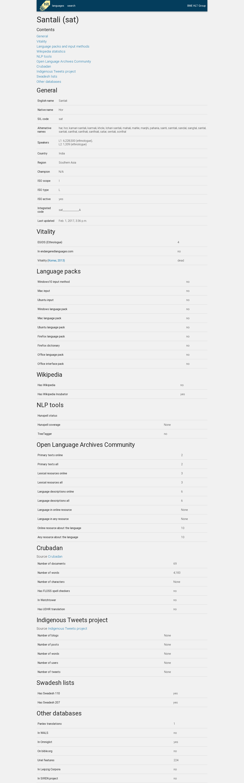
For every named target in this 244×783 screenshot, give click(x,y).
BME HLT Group (196, 5)
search (71, 5)
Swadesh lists (47, 76)
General (42, 36)
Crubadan (44, 66)
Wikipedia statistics (51, 51)
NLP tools (44, 56)
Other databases (49, 81)
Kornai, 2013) (56, 260)
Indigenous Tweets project (56, 71)
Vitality (42, 41)
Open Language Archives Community (64, 61)
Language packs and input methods (63, 46)
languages (58, 5)
